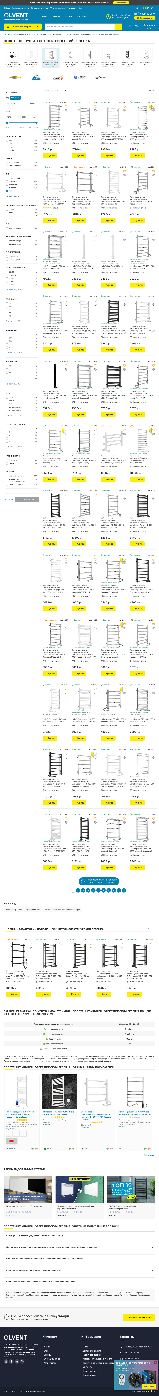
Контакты (82, 16)
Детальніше (121, 3)
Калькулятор (50, 1363)
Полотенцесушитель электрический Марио (62, 910)
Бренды (56, 16)
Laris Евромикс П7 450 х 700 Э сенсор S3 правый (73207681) (113, 656)
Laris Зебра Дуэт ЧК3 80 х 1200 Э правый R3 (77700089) (112, 268)
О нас (45, 16)
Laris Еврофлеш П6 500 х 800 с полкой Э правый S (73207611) (84, 397)
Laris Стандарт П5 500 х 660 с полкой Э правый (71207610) (113, 850)
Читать (9, 1215)
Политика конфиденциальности (98, 1363)
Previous (149, 928)
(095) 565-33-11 (147, 14)
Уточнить (32, 103)
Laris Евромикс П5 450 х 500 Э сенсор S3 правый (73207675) (84, 786)
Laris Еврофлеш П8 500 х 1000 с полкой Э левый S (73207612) (53, 139)
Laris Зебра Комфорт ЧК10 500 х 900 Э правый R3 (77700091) (54, 592)
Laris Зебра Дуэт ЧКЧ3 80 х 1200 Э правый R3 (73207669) (54, 397)
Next (152, 928)
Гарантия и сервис (91, 1354)
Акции (68, 16)
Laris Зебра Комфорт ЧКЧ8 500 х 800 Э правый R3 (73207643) (141, 592)
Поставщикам (89, 1375)
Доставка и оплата (91, 1350)
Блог (46, 1350)
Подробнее (10, 1129)
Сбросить (11, 103)
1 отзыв (55, 208)
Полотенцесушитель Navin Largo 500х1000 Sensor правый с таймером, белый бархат (20, 1114)
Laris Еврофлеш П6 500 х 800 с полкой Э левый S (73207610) (55, 268)
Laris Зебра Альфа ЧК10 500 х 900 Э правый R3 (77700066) (113, 203)
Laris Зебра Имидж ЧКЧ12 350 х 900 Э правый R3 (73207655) (54, 527)
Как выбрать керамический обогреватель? (24, 1206)
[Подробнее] (136, 1375)
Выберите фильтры (27, 499)
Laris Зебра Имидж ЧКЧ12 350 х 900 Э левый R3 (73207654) (83, 850)
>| (124, 890)
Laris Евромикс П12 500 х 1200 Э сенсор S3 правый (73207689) (141, 139)
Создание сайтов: (140, 1391)
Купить (51, 155)
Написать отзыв (52, 143)
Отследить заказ (52, 1358)
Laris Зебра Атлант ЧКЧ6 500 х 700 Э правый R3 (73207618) (113, 397)
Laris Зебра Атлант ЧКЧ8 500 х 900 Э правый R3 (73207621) (142, 527)
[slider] (7, 122)
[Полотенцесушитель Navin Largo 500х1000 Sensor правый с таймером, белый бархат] (9, 1133)
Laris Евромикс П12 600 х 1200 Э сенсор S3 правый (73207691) (141, 462)
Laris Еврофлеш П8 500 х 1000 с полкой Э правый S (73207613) (141, 850)
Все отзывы (149, 1155)
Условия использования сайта (97, 1358)
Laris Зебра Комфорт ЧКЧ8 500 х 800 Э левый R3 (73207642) (54, 786)
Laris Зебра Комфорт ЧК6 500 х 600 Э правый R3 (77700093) (142, 333)
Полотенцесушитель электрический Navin (23, 910)
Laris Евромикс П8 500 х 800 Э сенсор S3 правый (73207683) (55, 462)
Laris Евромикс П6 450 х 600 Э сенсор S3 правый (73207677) (113, 592)
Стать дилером (90, 1371)
